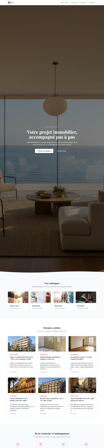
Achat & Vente (64, 2)
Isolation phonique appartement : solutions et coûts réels (50, 358)
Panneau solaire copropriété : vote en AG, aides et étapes (51, 399)
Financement (74, 2)
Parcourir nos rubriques (44, 151)
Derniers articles (61, 151)
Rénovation (83, 2)
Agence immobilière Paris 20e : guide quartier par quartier (82, 399)
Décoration (92, 2)
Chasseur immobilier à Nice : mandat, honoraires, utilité (19, 399)
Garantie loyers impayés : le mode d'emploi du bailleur (81, 358)
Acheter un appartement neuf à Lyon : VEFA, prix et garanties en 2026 (21, 358)
